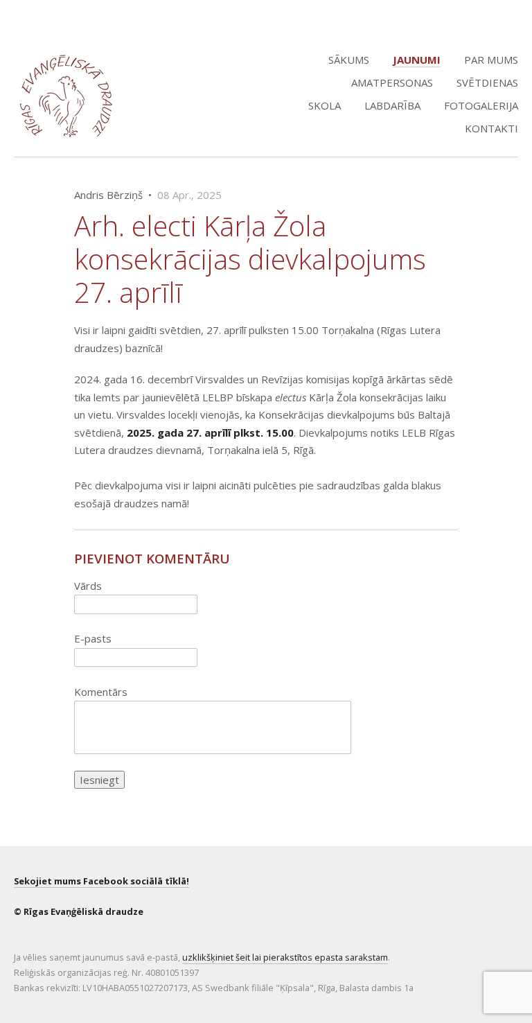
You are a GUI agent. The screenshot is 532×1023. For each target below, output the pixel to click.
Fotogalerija (481, 105)
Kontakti (491, 128)
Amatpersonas (392, 82)
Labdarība (392, 105)
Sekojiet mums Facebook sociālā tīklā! (101, 881)
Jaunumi (417, 60)
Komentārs (100, 692)
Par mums (491, 60)
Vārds (88, 586)
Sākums (348, 60)
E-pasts (93, 638)
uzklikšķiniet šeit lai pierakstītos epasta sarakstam (285, 957)
